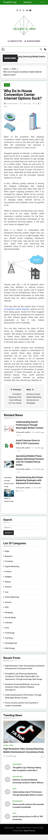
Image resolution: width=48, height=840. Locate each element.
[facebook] (17, 10)
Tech (7, 85)
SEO (6, 607)
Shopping (9, 612)
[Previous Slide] (41, 2)
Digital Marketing (12, 566)
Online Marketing (12, 597)
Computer (9, 561)
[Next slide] (45, 2)
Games (8, 582)
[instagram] (20, 10)
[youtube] (30, 10)
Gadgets (8, 577)
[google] (26, 10)
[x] (23, 10)
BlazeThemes (29, 831)
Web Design (10, 648)
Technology (10, 633)
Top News (9, 638)
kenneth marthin (12, 103)
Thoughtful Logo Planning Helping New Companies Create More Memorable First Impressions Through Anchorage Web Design (9, 2)
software (8, 622)
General (8, 587)
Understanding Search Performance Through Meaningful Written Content (29, 425)
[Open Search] (41, 49)
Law (6, 592)
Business (9, 556)
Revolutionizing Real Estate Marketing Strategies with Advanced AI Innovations (29, 480)
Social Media (10, 617)
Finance (8, 571)
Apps (7, 551)
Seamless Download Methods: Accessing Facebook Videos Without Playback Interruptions (24, 2)
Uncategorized (11, 643)
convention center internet (16, 309)
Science (8, 602)
